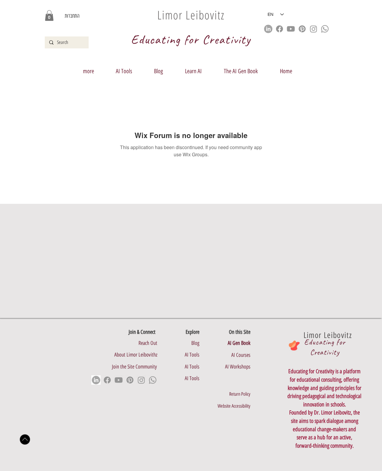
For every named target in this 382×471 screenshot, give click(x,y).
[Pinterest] (302, 28)
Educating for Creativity (324, 347)
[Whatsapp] (324, 28)
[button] (49, 15)
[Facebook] (279, 28)
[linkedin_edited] (268, 28)
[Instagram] (313, 28)
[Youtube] (290, 28)
